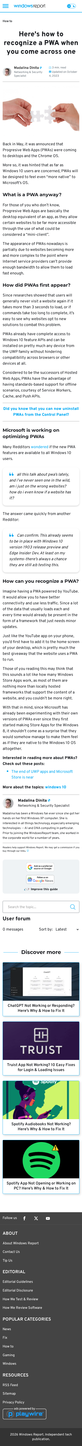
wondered (39, 447)
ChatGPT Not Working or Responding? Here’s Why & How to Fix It (41, 1008)
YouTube (48, 1218)
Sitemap (9, 1394)
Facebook (24, 1218)
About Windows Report (21, 1243)
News (7, 1329)
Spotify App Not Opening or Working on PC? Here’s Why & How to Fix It (41, 1186)
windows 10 (55, 787)
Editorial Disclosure (18, 1290)
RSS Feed (10, 1385)
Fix (5, 1338)
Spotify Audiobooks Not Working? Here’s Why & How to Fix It (41, 1127)
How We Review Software (22, 1308)
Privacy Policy (13, 1402)
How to (7, 21)
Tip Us (7, 1261)
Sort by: (46, 929)
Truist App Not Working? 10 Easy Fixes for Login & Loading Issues (41, 1068)
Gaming (9, 1355)
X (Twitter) (36, 1218)
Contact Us (11, 1252)
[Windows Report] (29, 6)
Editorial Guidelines (18, 1282)
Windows (9, 1364)
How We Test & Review (20, 1299)
